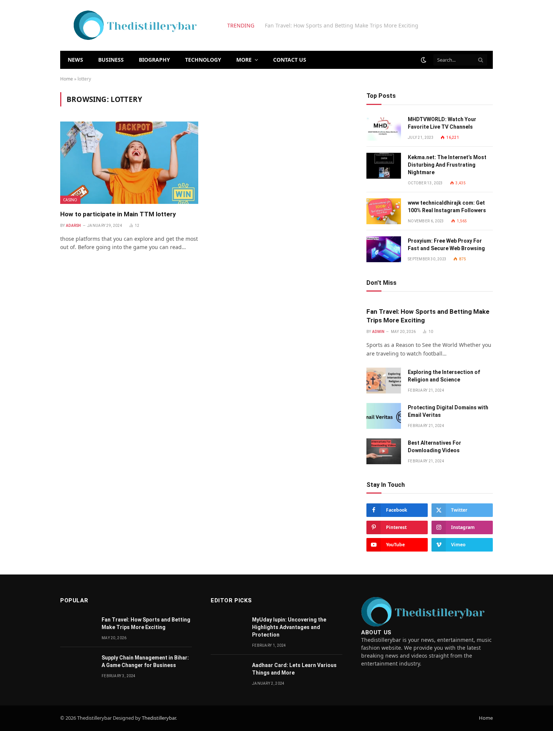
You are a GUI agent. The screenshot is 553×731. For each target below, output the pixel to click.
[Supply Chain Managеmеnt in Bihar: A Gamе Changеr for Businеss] (77, 666)
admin (378, 332)
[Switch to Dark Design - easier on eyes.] (423, 60)
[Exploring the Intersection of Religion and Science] (383, 381)
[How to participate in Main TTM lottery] (129, 163)
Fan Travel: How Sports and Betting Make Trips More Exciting (427, 316)
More (244, 59)
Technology (203, 59)
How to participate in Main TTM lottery (118, 214)
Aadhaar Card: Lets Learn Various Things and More (294, 669)
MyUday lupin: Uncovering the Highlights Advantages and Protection (289, 627)
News (75, 59)
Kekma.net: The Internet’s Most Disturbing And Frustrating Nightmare (447, 164)
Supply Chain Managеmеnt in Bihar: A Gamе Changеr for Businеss (145, 661)
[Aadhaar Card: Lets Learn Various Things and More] (228, 674)
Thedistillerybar (159, 717)
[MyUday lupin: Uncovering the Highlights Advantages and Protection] (228, 628)
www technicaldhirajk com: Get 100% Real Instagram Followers (447, 206)
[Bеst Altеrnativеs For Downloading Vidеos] (383, 451)
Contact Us (289, 59)
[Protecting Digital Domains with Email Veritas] (383, 416)
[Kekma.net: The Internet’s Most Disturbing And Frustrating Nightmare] (383, 166)
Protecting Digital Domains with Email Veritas (448, 411)
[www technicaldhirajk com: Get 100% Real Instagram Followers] (383, 211)
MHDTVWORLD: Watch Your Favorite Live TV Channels (442, 123)
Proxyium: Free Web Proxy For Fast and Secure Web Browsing (446, 244)
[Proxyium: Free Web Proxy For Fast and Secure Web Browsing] (383, 249)
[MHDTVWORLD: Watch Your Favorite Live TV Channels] (383, 128)
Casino (70, 199)
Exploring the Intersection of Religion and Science (328, 25)
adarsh (73, 225)
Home (66, 79)
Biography (154, 59)
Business (111, 59)
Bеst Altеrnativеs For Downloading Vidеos (434, 446)
